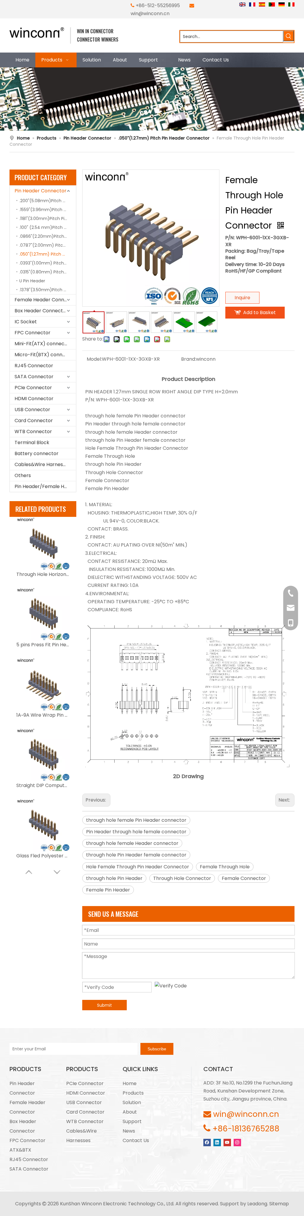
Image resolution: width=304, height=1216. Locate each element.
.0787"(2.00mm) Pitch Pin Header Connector (47, 245)
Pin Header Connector (40, 190)
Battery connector (36, 453)
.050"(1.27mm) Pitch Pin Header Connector (47, 254)
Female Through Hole (225, 866)
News (129, 1131)
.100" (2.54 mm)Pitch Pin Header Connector (47, 227)
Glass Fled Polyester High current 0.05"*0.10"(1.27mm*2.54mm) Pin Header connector (43, 855)
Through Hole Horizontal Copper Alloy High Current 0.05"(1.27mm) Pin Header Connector (43, 574)
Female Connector (244, 878)
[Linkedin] (217, 1142)
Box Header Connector (41, 310)
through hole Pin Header (114, 878)
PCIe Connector (33, 387)
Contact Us (136, 1140)
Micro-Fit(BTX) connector (45, 354)
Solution (132, 1102)
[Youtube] (227, 1142)
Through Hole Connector (182, 878)
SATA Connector (34, 376)
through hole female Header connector (132, 843)
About (130, 1112)
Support (132, 1121)
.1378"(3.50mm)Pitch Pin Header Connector (47, 290)
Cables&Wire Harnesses (43, 464)
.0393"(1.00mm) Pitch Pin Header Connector (47, 263)
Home (130, 1083)
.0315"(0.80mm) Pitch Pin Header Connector (47, 272)
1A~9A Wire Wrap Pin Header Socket (43, 715)
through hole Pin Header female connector (136, 854)
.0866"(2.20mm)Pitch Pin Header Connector (47, 236)
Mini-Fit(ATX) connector (43, 343)
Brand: (188, 359)
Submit (104, 1005)
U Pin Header (32, 281)
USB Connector (32, 409)
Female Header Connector (45, 299)
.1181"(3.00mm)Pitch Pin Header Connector (47, 218)
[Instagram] (237, 1142)
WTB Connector (33, 431)
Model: (94, 359)
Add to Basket (259, 312)
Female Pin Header (108, 889)
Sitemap (279, 1203)
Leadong (257, 1203)
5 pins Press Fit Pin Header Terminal (43, 644)
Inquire (242, 297)
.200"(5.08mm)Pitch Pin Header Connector (47, 201)
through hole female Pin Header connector (136, 820)
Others (23, 475)
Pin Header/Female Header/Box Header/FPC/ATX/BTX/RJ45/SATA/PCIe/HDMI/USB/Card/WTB (45, 486)
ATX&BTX (20, 1150)
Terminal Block (32, 442)
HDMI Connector (34, 398)
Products (133, 1093)
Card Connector (34, 420)
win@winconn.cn (150, 13)
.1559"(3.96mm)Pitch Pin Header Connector (47, 210)
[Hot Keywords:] (288, 36)
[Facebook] (207, 1142)
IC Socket (26, 321)
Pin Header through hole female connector (136, 831)
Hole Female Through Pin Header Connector (137, 866)
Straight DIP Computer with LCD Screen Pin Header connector (43, 785)
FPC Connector (32, 332)
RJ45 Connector (34, 365)
